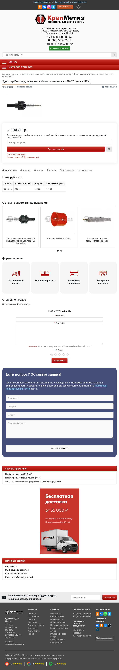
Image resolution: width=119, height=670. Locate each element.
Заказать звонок (61, 48)
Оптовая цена (9, 170)
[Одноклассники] (101, 625)
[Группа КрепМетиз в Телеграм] (109, 614)
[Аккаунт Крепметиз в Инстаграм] (49, 7)
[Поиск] (114, 54)
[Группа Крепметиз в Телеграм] (53, 7)
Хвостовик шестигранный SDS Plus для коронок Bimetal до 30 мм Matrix (20, 240)
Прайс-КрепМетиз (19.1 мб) (18, 474)
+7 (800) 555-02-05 (82, 616)
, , (59, 30)
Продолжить (59, 361)
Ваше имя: (60, 316)
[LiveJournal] (97, 629)
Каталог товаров (21, 67)
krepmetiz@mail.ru (63, 2)
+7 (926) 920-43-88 (82, 636)
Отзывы (38, 170)
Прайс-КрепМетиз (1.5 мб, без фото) (22, 478)
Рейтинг (59, 350)
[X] (109, 625)
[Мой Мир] (105, 625)
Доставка (51, 170)
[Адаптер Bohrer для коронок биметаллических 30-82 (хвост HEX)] (24, 105)
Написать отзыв (24, 87)
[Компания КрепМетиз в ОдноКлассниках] (40, 7)
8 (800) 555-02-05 (79, 2)
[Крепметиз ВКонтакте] (44, 7)
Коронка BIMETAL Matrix (59, 238)
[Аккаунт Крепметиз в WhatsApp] (105, 614)
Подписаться (109, 597)
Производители (58, 622)
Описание (25, 170)
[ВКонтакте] (97, 625)
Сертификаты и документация (76, 170)
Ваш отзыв (60, 323)
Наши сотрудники (59, 625)
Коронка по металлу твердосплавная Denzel (97, 239)
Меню (13, 62)
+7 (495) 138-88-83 (40, 2)
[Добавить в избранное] (78, 6)
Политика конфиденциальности (14, 643)
